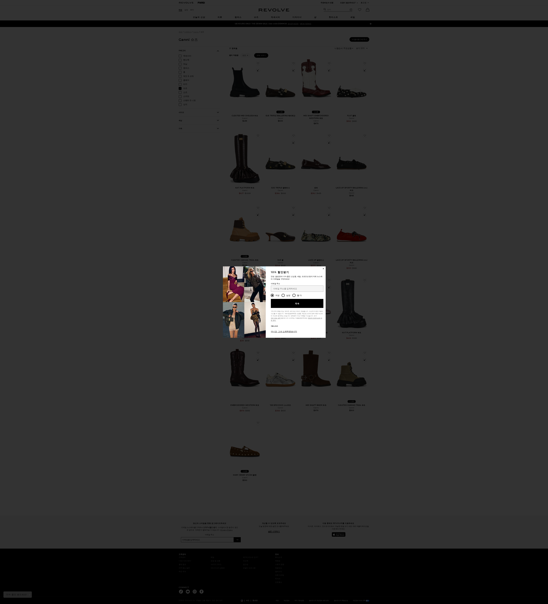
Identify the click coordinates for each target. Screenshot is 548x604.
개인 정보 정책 (276, 318)
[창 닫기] (323, 268)
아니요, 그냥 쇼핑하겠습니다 (284, 331)
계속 (297, 303)
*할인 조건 (274, 326)
